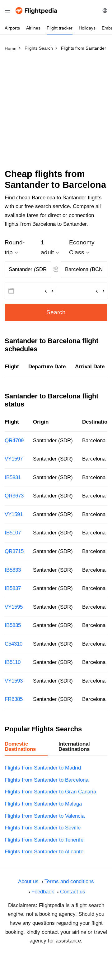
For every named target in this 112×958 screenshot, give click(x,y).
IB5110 (13, 662)
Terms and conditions (69, 881)
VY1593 (14, 681)
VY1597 (14, 459)
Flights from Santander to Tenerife (44, 840)
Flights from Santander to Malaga (43, 804)
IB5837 (13, 588)
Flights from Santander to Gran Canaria (50, 792)
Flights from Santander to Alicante (44, 852)
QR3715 (14, 551)
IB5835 (13, 625)
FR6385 (14, 699)
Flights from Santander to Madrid (43, 768)
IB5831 (13, 477)
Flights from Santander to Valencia (45, 816)
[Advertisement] (56, 113)
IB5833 (13, 570)
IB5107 (13, 533)
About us (28, 881)
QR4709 (14, 440)
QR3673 (14, 496)
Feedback (42, 892)
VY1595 (14, 607)
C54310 (13, 644)
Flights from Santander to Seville (43, 828)
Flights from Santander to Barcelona (46, 780)
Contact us (72, 892)
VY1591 (14, 514)
